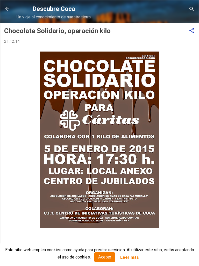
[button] (192, 30)
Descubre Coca (53, 8)
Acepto (104, 257)
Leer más (129, 257)
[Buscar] (192, 9)
